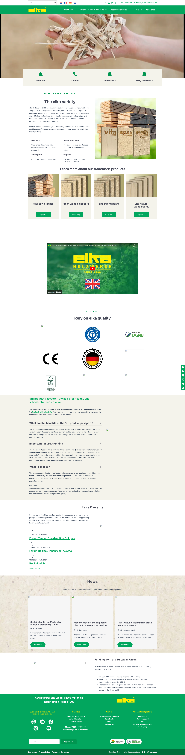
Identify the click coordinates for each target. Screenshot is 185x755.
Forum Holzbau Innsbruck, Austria (50, 550)
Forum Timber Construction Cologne (52, 538)
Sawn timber (143, 716)
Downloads (109, 719)
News (109, 721)
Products (40, 80)
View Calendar (34, 568)
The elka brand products (142, 712)
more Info (43, 215)
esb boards (110, 80)
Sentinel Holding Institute (42, 412)
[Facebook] (106, 3)
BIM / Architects (144, 80)
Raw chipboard (143, 719)
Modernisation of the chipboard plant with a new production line (90, 624)
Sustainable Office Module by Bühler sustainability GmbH (45, 623)
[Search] (55, 3)
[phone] (75, 74)
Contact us (109, 724)
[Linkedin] (112, 3)
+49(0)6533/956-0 (128, 3)
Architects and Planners (109, 716)
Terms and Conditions (60, 752)
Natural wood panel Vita (142, 724)
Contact (75, 80)
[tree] (40, 74)
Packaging (142, 727)
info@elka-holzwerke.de (147, 3)
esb (142, 721)
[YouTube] (109, 3)
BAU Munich (37, 563)
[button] (74, 9)
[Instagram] (115, 3)
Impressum (32, 752)
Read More (38, 645)
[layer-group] (109, 74)
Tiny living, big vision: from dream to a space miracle (134, 624)
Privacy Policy (44, 752)
